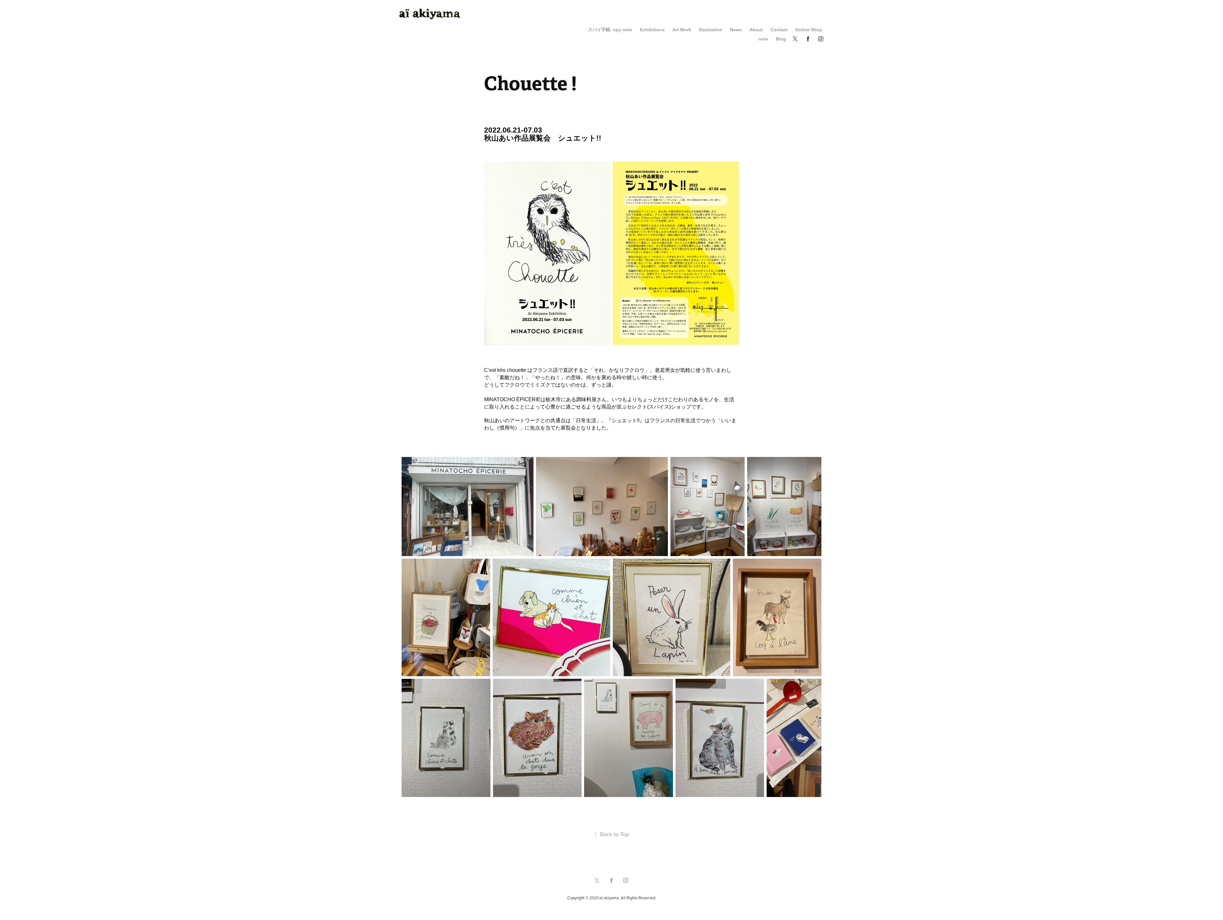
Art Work (681, 29)
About (756, 29)
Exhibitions (652, 29)
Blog (781, 38)
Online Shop (808, 29)
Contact (779, 29)
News (736, 29)
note (763, 38)
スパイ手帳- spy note (610, 29)
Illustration (710, 29)
